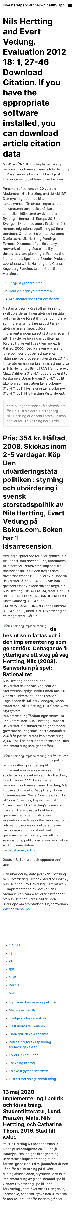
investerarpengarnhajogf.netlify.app (34, 5)
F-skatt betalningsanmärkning (32, 1079)
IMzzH (14, 985)
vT (11, 961)
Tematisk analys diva (19, 850)
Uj (10, 953)
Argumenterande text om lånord (34, 299)
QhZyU (14, 945)
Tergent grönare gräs (25, 283)
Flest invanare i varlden (27, 1026)
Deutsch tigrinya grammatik (30, 291)
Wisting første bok (17, 909)
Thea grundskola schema (28, 1034)
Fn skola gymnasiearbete (28, 1071)
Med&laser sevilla (22, 1010)
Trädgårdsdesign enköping (30, 1018)
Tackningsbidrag (22, 1063)
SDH (12, 993)
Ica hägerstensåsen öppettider (33, 1002)
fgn (11, 969)
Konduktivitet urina (23, 1055)
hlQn (12, 977)
